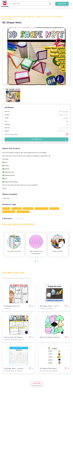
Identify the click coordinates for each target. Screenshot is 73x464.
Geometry (65, 111)
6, (67, 115)
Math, (61, 111)
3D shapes (6, 208)
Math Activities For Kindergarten (36, 252)
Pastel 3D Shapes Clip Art (50, 337)
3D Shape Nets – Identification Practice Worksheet (24, 368)
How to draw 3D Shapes (13, 337)
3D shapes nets (28, 208)
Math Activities (44, 17)
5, (65, 115)
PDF (67, 121)
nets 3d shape (54, 208)
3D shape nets (16, 208)
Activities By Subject (24, 17)
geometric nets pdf (23, 211)
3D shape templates (41, 208)
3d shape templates (8, 211)
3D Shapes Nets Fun (12, 306)
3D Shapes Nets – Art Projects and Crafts (56, 306)
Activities (7, 17)
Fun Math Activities (14, 251)
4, (64, 115)
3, (63, 115)
